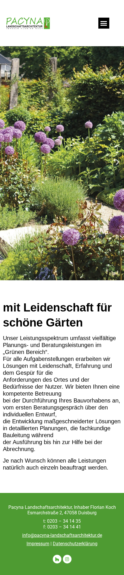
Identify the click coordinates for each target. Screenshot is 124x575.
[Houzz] (57, 559)
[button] (103, 23)
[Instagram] (67, 559)
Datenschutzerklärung (75, 543)
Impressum (38, 543)
